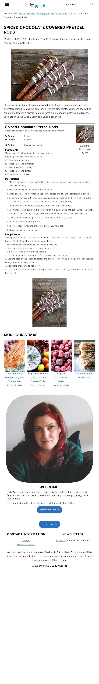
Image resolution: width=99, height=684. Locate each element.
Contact (26, 540)
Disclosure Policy (26, 544)
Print (86, 153)
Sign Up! (60, 540)
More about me (48, 509)
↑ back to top (49, 524)
